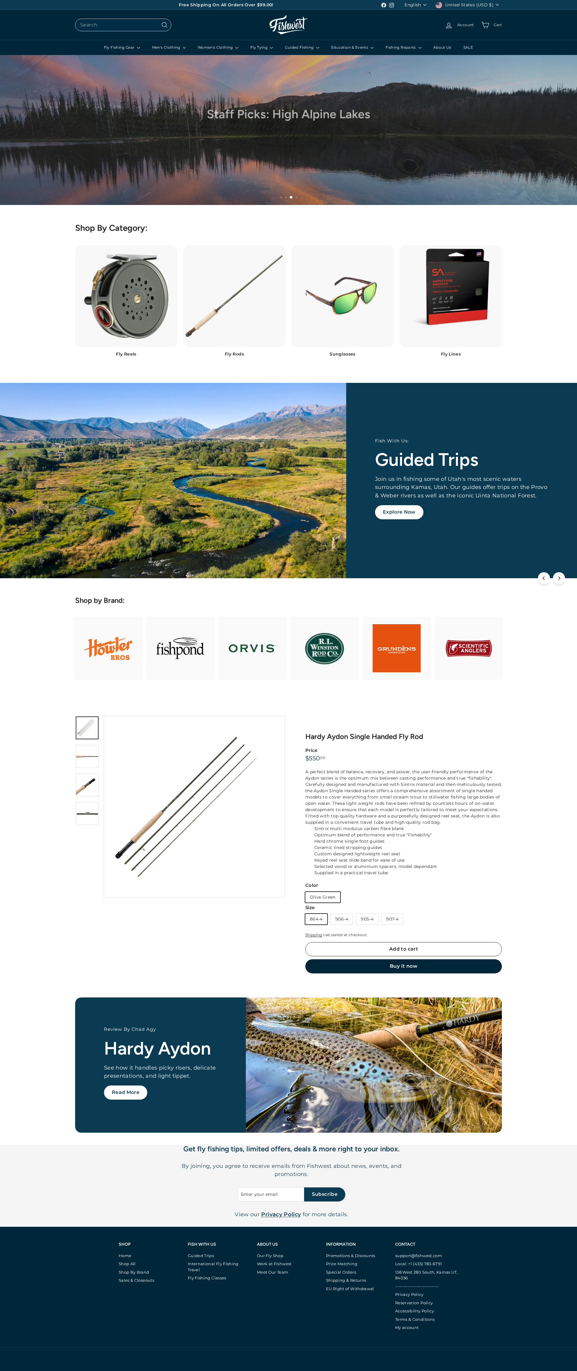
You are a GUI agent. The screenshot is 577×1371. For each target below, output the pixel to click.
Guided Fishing (299, 47)
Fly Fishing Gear (120, 47)
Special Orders (341, 1272)
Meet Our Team (272, 1272)
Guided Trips (201, 1255)
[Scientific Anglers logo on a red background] (469, 648)
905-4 (367, 919)
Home (125, 1255)
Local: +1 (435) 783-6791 (418, 1263)
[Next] (559, 578)
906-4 (341, 919)
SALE (468, 47)
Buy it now (403, 966)
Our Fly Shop (270, 1255)
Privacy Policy (409, 1294)
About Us (442, 47)
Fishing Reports (401, 47)
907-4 (392, 919)
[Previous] (544, 578)
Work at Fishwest (274, 1263)
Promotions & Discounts (350, 1255)
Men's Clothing (166, 47)
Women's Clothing (216, 47)
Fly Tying (259, 47)
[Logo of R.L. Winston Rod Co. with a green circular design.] (325, 648)
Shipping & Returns (346, 1280)
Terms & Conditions (415, 1319)
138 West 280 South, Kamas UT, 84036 (426, 1275)
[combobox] (123, 25)
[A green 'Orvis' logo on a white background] (252, 648)
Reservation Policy (414, 1302)
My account (407, 1327)
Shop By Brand (134, 1272)
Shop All (127, 1263)
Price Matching (341, 1263)
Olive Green (323, 897)
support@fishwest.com (418, 1255)
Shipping (313, 935)
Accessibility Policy (414, 1310)
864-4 (316, 919)
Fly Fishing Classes (207, 1277)
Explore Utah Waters (138, 1101)
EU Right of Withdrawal (350, 1288)
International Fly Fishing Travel (213, 1266)
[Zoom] (194, 806)
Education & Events (350, 47)
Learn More (397, 508)
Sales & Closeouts (136, 1280)
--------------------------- (416, 1286)
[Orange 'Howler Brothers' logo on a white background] (108, 648)
